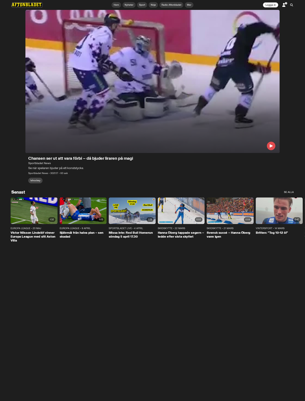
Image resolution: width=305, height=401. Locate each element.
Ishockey (35, 180)
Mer (189, 4)
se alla (289, 192)
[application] (152, 81)
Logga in (270, 5)
